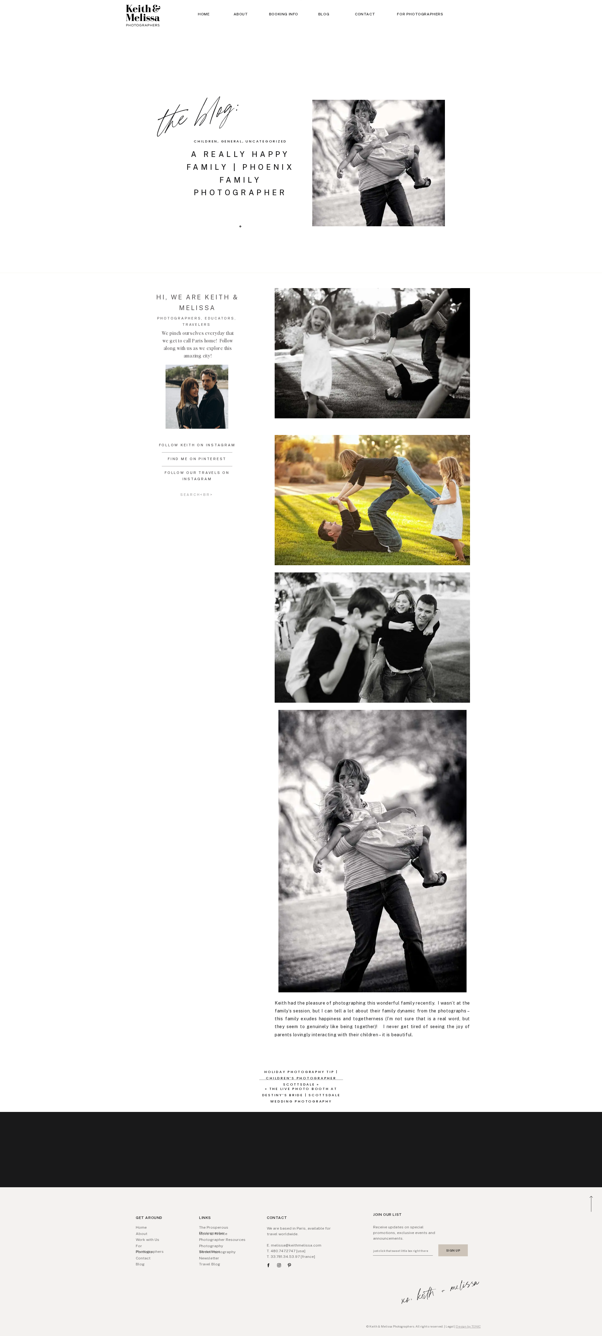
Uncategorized (266, 141)
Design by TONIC (468, 1326)
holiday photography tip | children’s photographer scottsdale (301, 1078)
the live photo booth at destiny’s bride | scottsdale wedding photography (301, 1095)
